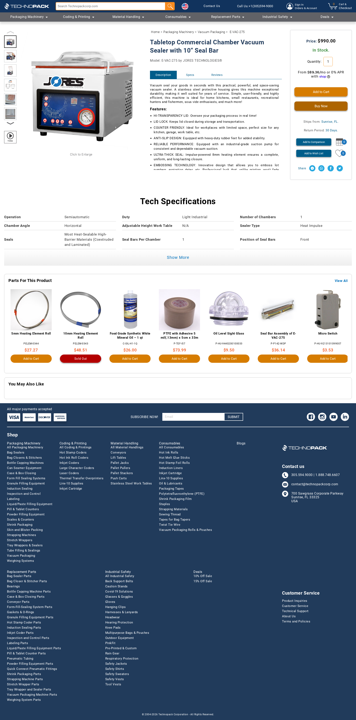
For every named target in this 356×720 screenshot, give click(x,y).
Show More (178, 257)
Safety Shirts (114, 669)
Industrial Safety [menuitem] (275, 17)
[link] (211, 6)
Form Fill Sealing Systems (26, 478)
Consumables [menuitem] (176, 17)
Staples (164, 504)
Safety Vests (114, 679)
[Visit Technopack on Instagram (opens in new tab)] (322, 417)
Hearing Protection (119, 622)
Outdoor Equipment (119, 638)
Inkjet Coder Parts (20, 633)
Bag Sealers (16, 452)
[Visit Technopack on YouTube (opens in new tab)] (333, 417)
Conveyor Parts (18, 602)
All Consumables (171, 447)
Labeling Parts (17, 643)
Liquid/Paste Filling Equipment (29, 504)
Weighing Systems (20, 561)
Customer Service (295, 606)
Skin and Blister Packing (25, 530)
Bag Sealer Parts (19, 576)
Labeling (13, 499)
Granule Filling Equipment (26, 483)
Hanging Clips (115, 607)
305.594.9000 (302, 475)
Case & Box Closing (21, 473)
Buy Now (321, 106)
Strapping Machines (21, 535)
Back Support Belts (119, 581)
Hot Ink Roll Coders (74, 458)
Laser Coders (69, 473)
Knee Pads (113, 627)
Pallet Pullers (120, 468)
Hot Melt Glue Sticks (174, 458)
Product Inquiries (294, 601)
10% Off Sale (202, 576)
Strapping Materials (173, 509)
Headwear (112, 617)
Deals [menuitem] (325, 17)
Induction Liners (171, 468)
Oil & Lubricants (170, 483)
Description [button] (163, 75)
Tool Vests (113, 684)
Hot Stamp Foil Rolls (174, 463)
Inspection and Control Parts (28, 638)
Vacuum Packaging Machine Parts (32, 694)
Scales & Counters (20, 519)
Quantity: (314, 62)
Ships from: (320, 122)
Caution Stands (116, 586)
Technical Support (295, 611)
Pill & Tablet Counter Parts (26, 653)
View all (341, 281)
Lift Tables (118, 458)
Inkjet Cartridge (71, 488)
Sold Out (80, 359)
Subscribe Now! (144, 417)
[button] (185, 6)
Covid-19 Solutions (119, 591)
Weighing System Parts (24, 700)
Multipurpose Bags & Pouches (127, 633)
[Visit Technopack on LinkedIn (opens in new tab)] (345, 417)
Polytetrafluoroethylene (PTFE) (181, 494)
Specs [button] (190, 75)
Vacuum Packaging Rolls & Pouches (185, 530)
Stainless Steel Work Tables (131, 483)
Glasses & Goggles (119, 597)
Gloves (110, 602)
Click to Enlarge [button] (81, 154)
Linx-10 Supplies (71, 483)
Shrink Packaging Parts (24, 674)
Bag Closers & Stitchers (24, 458)
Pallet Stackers (122, 473)
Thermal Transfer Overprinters (82, 478)
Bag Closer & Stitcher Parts (27, 581)
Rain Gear (112, 653)
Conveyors (118, 452)
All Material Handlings (127, 447)
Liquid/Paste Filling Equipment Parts (34, 648)
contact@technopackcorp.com (314, 484)
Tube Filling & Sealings (23, 550)
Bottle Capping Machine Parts (29, 591)
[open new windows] (312, 168)
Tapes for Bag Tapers (174, 519)
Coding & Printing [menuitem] (76, 17)
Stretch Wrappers (19, 540)
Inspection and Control (24, 494)
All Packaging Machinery (25, 447)
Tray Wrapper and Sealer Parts (29, 689)
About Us (289, 616)
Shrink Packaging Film (175, 499)
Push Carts (119, 478)
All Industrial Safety (119, 576)
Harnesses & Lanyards (121, 612)
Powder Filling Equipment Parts (30, 664)
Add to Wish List (313, 153)
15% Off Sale (202, 581)
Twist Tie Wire (169, 525)
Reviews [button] (217, 75)
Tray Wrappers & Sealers (25, 545)
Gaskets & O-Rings (20, 612)
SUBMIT (234, 417)
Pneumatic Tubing (20, 658)
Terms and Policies (296, 621)
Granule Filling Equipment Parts (30, 617)
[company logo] (26, 6)
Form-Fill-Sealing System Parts (29, 607)
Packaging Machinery (178, 32)
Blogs (241, 443)
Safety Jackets (116, 664)
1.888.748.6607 (327, 475)
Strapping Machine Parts (25, 679)
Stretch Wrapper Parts (23, 684)
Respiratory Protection (121, 658)
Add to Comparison (314, 142)
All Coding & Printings (76, 447)
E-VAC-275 (237, 32)
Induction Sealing (20, 488)
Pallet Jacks (120, 463)
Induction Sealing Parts (24, 627)
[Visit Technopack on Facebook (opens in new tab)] (311, 417)
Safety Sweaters (117, 674)
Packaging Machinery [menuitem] (27, 17)
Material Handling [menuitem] (126, 17)
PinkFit (110, 643)
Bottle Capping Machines (25, 463)
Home (155, 32)
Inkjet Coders (69, 463)
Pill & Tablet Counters (23, 509)
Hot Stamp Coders (73, 452)
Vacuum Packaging (211, 32)
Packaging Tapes (171, 488)
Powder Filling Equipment (25, 514)
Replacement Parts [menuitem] (225, 17)
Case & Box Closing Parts (25, 597)
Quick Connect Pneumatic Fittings (32, 669)
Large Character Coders (77, 468)
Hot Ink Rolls (168, 452)
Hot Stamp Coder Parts (24, 622)
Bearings (13, 586)
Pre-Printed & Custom (121, 648)
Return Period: (321, 130)
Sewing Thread (170, 514)
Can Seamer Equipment (24, 468)
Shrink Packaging (19, 525)
